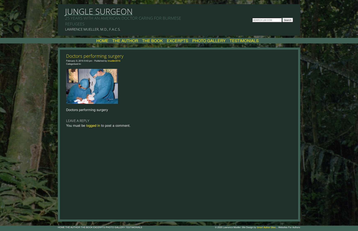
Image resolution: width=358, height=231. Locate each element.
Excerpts (177, 40)
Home (102, 40)
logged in (93, 125)
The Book (152, 40)
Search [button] (287, 20)
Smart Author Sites (266, 227)
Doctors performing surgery (94, 56)
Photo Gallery (209, 40)
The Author (125, 40)
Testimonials (244, 40)
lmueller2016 (114, 60)
